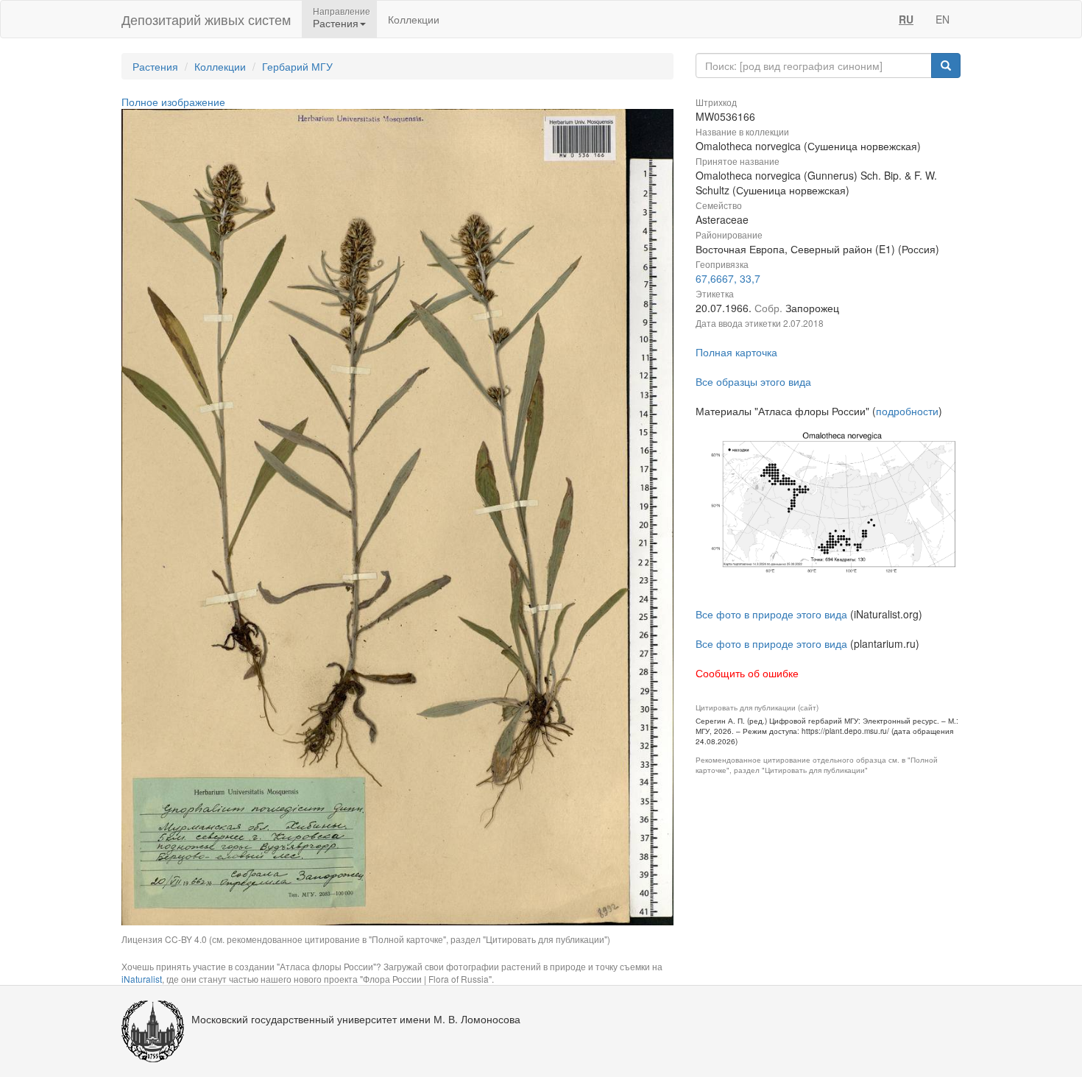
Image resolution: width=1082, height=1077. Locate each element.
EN (943, 19)
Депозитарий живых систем (206, 19)
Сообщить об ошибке (747, 672)
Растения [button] (335, 22)
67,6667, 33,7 (728, 278)
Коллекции (413, 19)
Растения (155, 66)
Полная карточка (736, 352)
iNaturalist (141, 978)
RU (906, 19)
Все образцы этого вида (753, 381)
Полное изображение (173, 101)
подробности (907, 410)
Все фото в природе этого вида (771, 614)
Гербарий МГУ (297, 66)
